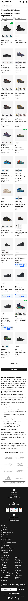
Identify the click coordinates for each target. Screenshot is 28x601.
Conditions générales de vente (8, 542)
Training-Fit (17, 572)
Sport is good (18, 570)
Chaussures (13, 9)
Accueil (2, 9)
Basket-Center (4, 557)
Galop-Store (4, 567)
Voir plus (14, 369)
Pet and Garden (18, 562)
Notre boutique (4, 552)
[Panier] (27, 2)
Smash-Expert (18, 565)
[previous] (1, 468)
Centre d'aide (4, 529)
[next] (27, 468)
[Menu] (1, 5)
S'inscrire (22, 589)
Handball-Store (4, 570)
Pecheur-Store (18, 560)
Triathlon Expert (18, 575)
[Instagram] (12, 598)
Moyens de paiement (6, 547)
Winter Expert (18, 578)
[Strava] (16, 598)
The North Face (19, 229)
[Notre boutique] (20, 2)
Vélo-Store (17, 577)
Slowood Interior (18, 564)
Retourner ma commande (7, 532)
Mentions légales (5, 545)
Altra (16, 255)
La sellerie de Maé (5, 575)
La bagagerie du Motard (7, 574)
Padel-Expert (18, 559)
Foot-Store (3, 565)
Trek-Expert (17, 574)
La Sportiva (18, 65)
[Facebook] (9, 598)
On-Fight (17, 557)
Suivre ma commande (6, 531)
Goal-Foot (3, 569)
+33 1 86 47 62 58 (14, 499)
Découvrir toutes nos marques (14, 483)
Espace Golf (4, 564)
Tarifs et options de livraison (7, 549)
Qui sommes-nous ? (6, 539)
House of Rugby (5, 572)
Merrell (16, 146)
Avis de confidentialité (6, 550)
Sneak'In (17, 567)
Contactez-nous (14, 494)
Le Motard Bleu (4, 577)
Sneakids (17, 569)
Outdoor (7, 9)
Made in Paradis (5, 578)
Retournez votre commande (14, 520)
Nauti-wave (4, 580)
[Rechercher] (5, 5)
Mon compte (4, 527)
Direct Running (4, 560)
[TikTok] (19, 598)
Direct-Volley (4, 562)
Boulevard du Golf (5, 559)
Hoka (2, 39)
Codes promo (4, 534)
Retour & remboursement (7, 544)
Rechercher (9, 6)
